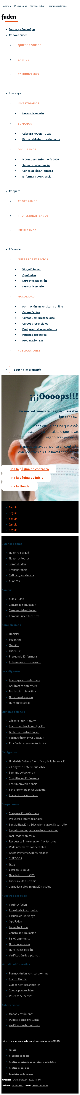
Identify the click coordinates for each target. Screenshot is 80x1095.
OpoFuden (29, 275)
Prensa (12, 1049)
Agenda (7, 5)
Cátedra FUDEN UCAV (22, 721)
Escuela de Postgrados (23, 910)
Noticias (14, 634)
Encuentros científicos (23, 795)
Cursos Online (31, 312)
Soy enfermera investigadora (27, 789)
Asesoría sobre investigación (27, 726)
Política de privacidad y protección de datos (32, 1061)
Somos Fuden (17, 564)
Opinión (14, 645)
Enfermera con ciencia (37, 176)
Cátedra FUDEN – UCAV (37, 133)
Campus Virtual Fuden (22, 610)
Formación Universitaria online (28, 973)
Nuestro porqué (19, 552)
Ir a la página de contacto (29, 469)
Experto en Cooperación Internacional (33, 830)
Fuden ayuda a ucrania (22, 881)
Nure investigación (21, 697)
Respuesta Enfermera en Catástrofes (32, 841)
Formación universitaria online (42, 306)
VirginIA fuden (31, 269)
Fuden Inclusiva (18, 927)
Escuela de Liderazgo (22, 916)
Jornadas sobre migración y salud (30, 886)
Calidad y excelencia (21, 575)
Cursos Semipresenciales (38, 318)
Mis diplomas (20, 5)
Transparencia (18, 570)
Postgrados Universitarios (39, 329)
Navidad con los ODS (22, 875)
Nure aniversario (33, 113)
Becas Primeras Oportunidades (28, 853)
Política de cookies (19, 1067)
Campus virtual (37, 5)
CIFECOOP (15, 858)
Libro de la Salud (19, 869)
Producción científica (22, 691)
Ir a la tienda (20, 486)
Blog (12, 864)
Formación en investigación (26, 737)
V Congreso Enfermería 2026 (40, 159)
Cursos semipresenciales (24, 985)
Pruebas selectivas (34, 334)
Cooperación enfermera (24, 813)
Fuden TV (14, 651)
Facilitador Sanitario (22, 836)
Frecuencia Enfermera (23, 656)
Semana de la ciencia (36, 165)
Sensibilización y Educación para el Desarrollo (38, 824)
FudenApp (15, 639)
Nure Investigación (34, 280)
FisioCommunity (19, 938)
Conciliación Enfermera (37, 171)
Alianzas (14, 581)
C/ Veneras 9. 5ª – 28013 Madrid (26, 1079)
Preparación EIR (32, 340)
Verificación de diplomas (24, 955)
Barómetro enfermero (23, 686)
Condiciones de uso (19, 1055)
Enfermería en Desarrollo (25, 662)
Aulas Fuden (16, 599)
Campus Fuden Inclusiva (24, 616)
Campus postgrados (58, 5)
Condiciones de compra (21, 1074)
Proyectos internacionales (26, 819)
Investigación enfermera (24, 680)
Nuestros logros (19, 558)
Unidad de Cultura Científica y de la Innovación (38, 761)
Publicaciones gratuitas (24, 1019)
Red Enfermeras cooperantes (27, 847)
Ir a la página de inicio (26, 477)
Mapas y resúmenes (21, 1014)
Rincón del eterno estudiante (41, 139)
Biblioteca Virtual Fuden (24, 732)
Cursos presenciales (35, 323)
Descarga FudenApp (22, 29)
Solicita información (27, 369)
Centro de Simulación (22, 604)
